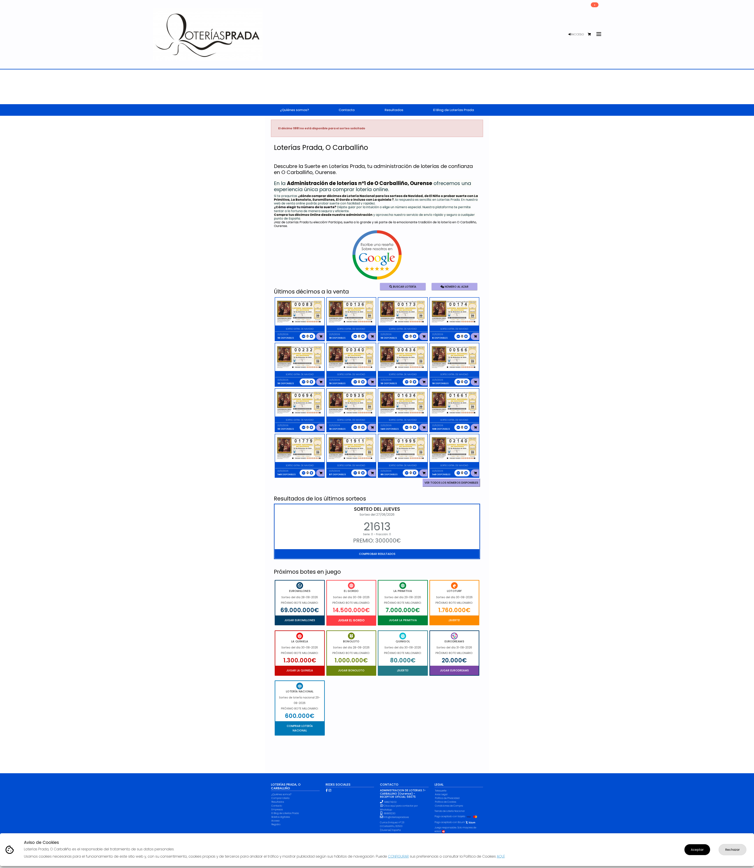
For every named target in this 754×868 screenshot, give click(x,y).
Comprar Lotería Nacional (300, 728)
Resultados (277, 801)
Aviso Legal (441, 794)
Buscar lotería (404, 286)
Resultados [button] (394, 110)
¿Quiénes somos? (281, 794)
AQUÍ (501, 856)
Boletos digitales (280, 817)
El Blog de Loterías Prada (285, 813)
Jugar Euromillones (299, 620)
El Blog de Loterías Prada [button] (453, 110)
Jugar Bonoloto (351, 670)
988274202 (390, 802)
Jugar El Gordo (351, 620)
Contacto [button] (347, 110)
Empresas (277, 809)
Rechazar (732, 849)
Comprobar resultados (377, 554)
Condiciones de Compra (449, 805)
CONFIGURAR (398, 856)
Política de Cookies (445, 801)
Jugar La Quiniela (299, 670)
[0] (591, 34)
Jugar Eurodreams (454, 670)
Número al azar (456, 286)
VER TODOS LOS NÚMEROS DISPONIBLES (451, 483)
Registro (275, 824)
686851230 (389, 813)
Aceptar (697, 849)
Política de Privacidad (447, 798)
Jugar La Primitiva (403, 620)
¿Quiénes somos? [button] (294, 110)
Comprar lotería (280, 798)
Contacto (276, 805)
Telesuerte (440, 790)
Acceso (577, 34)
